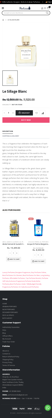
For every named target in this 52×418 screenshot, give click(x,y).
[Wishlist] (45, 8)
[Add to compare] (42, 113)
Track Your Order (8, 342)
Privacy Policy (7, 362)
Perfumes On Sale (17, 287)
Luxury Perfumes (8, 272)
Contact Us (6, 354)
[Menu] (3, 8)
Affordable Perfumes (17, 278)
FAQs (4, 330)
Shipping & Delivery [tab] (10, 136)
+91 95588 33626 (15, 391)
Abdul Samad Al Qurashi (10, 242)
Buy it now (26, 120)
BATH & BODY (7, 318)
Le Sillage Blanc (14, 91)
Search (47, 13)
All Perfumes (23, 242)
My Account (6, 339)
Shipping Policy (7, 359)
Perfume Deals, (30, 281)
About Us (5, 351)
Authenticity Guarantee (10, 327)
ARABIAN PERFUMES (9, 306)
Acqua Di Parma (33, 242)
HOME (4, 303)
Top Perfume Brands (33, 278)
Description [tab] (7, 131)
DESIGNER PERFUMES (10, 312)
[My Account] (42, 8)
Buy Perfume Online (38, 272)
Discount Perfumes (32, 287)
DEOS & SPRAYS (8, 315)
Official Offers (7, 336)
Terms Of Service (8, 365)
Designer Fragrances (23, 272)
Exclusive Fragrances (16, 281)
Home (3, 19)
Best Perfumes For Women (12, 275)
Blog (4, 333)
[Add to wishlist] (36, 113)
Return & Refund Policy (10, 356)
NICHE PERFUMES (8, 309)
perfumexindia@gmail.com (18, 395)
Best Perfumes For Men (31, 275)
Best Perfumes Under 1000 (20, 284)
